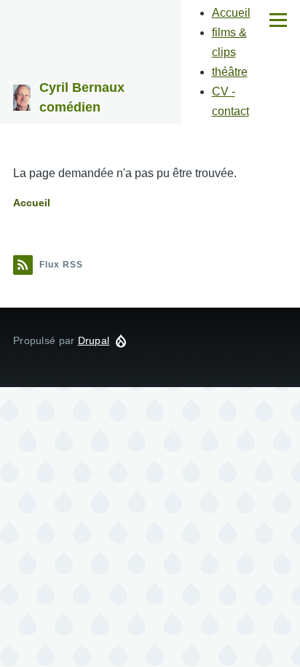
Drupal (94, 340)
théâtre (230, 72)
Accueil (231, 13)
